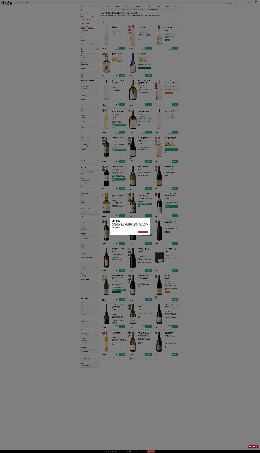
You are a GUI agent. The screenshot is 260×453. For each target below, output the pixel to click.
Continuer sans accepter (116, 227)
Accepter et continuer (143, 232)
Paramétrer (134, 232)
